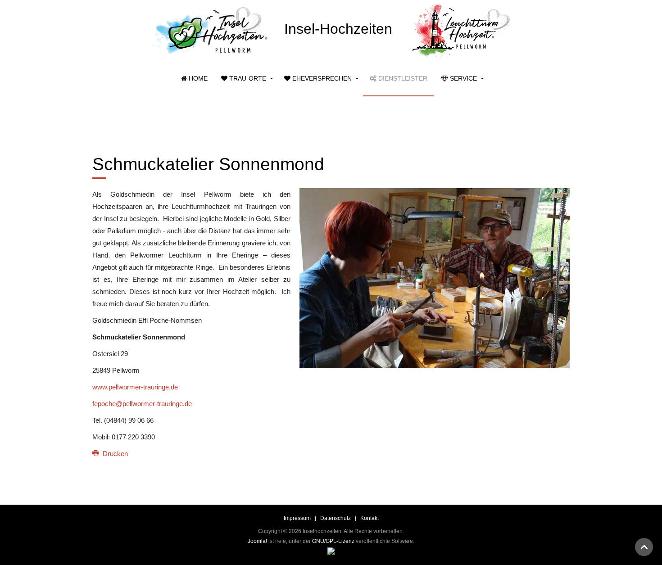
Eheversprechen (321, 78)
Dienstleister (401, 78)
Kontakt (369, 518)
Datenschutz (335, 518)
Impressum (297, 518)
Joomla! (257, 541)
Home (197, 78)
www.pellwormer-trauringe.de (135, 387)
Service (462, 78)
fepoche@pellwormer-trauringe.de (142, 403)
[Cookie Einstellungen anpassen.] (331, 550)
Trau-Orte (246, 78)
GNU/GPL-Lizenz (333, 541)
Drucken (114, 453)
